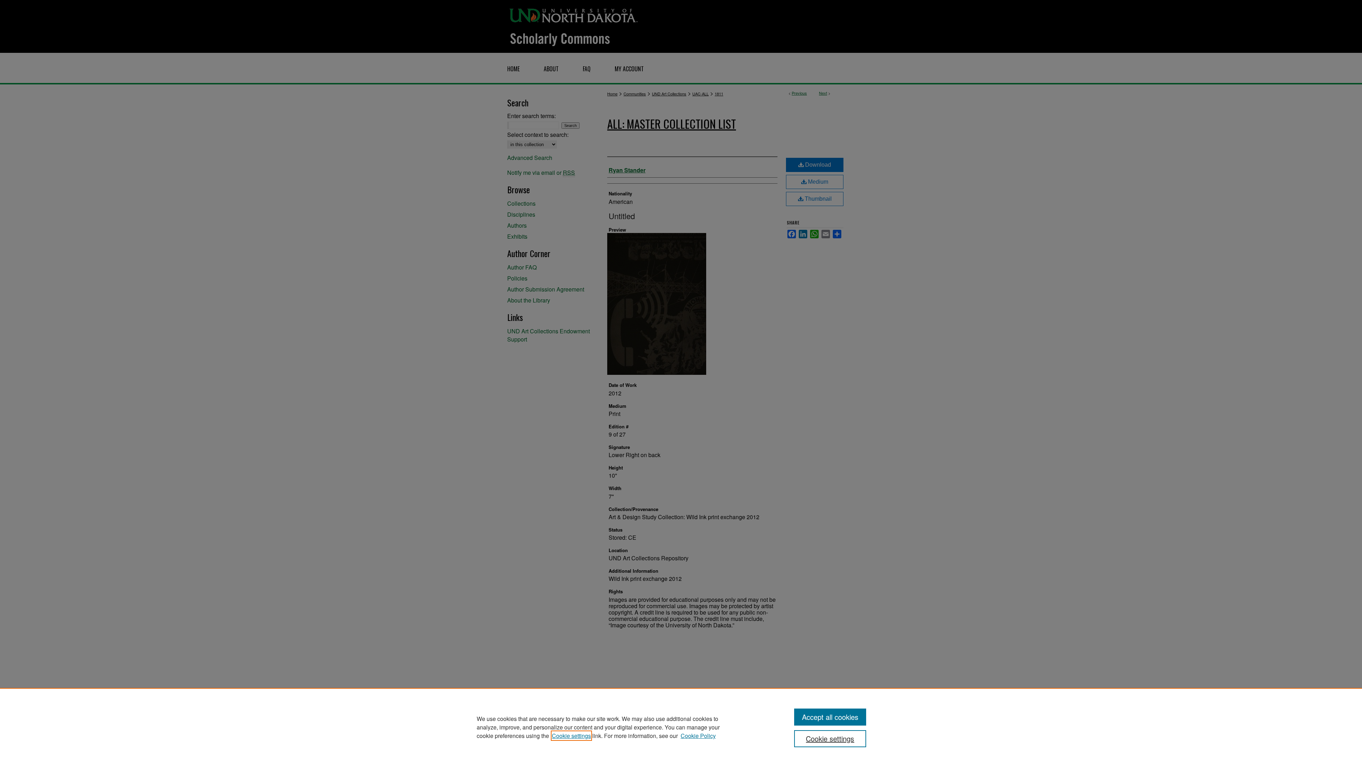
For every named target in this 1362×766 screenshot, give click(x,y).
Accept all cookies (830, 717)
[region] (681, 727)
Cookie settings (571, 736)
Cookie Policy (698, 736)
